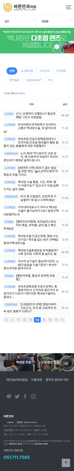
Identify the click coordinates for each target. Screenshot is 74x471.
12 (24, 319)
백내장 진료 (23, 362)
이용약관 (36, 380)
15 (43, 319)
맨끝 (62, 320)
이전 (12, 320)
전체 (11, 71)
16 (50, 319)
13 (30, 319)
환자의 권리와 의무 (57, 380)
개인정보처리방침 (17, 380)
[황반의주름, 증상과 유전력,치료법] (35, 277)
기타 (50, 80)
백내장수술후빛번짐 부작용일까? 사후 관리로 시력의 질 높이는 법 (38, 252)
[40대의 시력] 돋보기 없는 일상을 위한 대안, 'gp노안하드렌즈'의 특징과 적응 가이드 (31, 171)
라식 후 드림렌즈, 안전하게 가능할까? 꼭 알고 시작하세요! (38, 198)
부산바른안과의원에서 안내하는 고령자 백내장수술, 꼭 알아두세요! (30, 128)
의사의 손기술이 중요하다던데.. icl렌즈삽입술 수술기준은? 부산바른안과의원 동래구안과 (31, 264)
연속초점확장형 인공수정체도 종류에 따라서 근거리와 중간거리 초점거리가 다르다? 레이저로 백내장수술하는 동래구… (31, 292)
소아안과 (45, 71)
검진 (6, 21)
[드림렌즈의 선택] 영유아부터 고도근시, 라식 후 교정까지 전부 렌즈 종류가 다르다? (30, 308)
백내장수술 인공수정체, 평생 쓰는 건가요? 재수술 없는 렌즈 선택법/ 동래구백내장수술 (31, 239)
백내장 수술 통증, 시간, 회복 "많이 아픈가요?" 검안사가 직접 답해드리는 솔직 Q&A (31, 185)
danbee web (15, 443)
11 (18, 319)
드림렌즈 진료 (50, 362)
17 (56, 319)
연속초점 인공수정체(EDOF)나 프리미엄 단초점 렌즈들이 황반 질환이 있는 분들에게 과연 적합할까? (31, 142)
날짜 (65, 104)
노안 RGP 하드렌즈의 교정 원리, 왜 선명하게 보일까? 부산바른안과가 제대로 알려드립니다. (31, 157)
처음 (6, 320)
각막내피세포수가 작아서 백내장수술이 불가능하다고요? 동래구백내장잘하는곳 (31, 210)
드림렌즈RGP (33, 80)
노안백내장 (27, 71)
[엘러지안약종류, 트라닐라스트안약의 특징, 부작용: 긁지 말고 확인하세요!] (30, 225)
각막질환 (61, 71)
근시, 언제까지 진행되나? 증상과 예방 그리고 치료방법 (36, 115)
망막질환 (14, 80)
